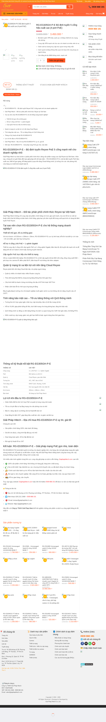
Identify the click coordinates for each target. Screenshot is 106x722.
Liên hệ (60, 13)
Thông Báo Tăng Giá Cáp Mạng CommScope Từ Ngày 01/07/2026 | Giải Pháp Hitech (92, 250)
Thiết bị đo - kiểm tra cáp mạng (38, 646)
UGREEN (32, 655)
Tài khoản (79, 1)
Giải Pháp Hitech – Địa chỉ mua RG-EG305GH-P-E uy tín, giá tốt (24, 141)
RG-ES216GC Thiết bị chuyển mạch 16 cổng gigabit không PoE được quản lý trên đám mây (70, 616)
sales (14, 692)
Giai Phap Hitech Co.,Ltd (53, 701)
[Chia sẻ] (14, 710)
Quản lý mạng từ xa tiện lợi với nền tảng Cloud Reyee (21, 129)
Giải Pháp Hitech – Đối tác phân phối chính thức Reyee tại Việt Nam (25, 111)
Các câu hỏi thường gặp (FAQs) (64, 657)
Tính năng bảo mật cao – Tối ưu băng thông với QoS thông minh (24, 132)
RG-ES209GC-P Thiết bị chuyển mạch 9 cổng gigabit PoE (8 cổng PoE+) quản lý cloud (11, 580)
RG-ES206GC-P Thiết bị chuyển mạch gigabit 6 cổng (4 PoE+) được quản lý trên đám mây (11, 616)
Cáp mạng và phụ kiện (36, 635)
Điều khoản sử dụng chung (63, 638)
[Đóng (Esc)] (20, 710)
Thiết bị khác (33, 657)
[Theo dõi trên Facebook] (82, 643)
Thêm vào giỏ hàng (56, 60)
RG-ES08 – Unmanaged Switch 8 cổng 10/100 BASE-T (31, 548)
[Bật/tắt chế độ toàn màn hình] (8, 710)
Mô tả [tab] (7, 85)
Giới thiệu (45, 13)
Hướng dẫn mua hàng (61, 640)
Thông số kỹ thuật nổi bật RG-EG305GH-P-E (18, 135)
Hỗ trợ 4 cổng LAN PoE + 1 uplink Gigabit (18, 122)
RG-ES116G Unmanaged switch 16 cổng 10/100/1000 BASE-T (11, 548)
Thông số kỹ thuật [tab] (25, 85)
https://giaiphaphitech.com (22, 504)
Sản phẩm (88, 1)
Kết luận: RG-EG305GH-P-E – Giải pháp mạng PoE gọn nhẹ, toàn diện (26, 145)
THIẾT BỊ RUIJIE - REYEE (18, 19)
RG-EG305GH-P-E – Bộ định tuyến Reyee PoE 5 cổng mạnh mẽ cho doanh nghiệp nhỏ (31, 108)
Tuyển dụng (69, 13)
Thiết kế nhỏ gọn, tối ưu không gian (16, 119)
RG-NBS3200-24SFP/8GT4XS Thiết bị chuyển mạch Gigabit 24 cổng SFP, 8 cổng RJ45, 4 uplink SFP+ (50, 581)
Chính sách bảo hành (61, 649)
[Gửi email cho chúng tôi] (86, 643)
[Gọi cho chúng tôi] (90, 643)
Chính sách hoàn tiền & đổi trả (64, 652)
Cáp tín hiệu (33, 638)
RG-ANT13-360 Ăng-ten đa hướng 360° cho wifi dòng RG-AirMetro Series (70, 548)
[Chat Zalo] (101, 405)
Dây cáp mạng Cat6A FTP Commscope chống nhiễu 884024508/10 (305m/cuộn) (92, 231)
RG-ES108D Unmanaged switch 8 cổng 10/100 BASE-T (50, 548)
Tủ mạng (32, 652)
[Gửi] (69, 7)
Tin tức (53, 13)
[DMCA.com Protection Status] (87, 664)
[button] (29, 7)
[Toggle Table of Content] (4, 106)
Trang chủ (36, 13)
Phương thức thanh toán (62, 643)
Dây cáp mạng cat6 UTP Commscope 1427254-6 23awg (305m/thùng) (91, 199)
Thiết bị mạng (33, 643)
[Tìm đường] (101, 399)
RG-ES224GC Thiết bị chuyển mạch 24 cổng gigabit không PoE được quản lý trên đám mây (30, 580)
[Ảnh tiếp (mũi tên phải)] (8, 718)
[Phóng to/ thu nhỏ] (2, 710)
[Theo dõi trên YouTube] (93, 643)
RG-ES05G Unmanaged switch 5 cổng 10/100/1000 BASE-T (70, 579)
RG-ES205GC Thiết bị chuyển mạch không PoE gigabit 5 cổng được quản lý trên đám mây (31, 616)
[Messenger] (101, 411)
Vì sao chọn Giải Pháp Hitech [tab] (53, 85)
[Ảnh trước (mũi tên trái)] (2, 718)
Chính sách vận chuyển (62, 646)
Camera (31, 640)
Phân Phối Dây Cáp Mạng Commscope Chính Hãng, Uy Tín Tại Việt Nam (92, 261)
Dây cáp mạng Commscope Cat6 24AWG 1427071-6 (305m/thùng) (92, 168)
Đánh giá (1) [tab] (11, 89)
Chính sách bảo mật (61, 655)
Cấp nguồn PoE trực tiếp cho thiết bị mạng (18, 124)
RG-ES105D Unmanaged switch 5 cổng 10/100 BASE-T (50, 615)
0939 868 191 (98, 7)
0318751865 (9, 688)
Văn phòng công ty (98, 1)
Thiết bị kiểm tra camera (36, 649)
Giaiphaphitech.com (25, 482)
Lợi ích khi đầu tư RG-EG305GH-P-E (16, 138)
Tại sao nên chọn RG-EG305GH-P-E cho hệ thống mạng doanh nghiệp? (26, 115)
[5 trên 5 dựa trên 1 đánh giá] (57, 31)
